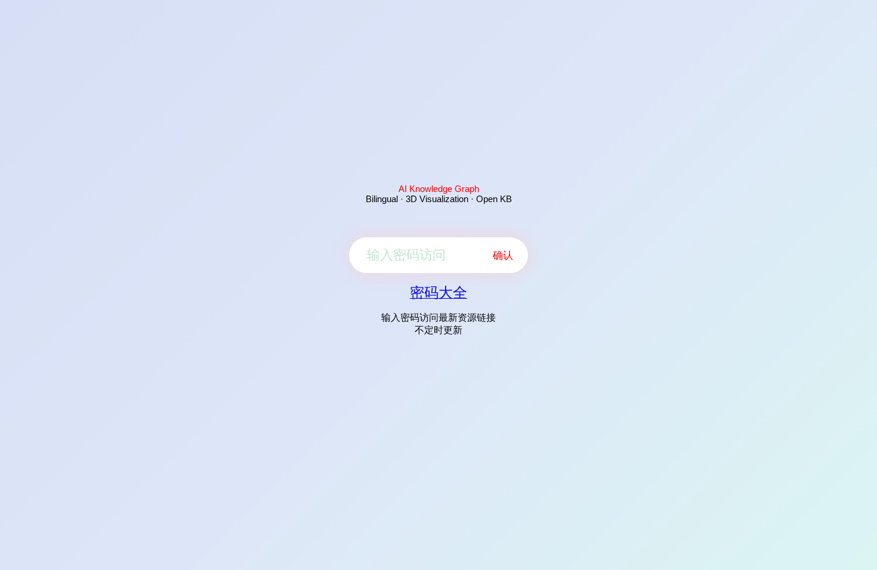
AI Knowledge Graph (439, 189)
